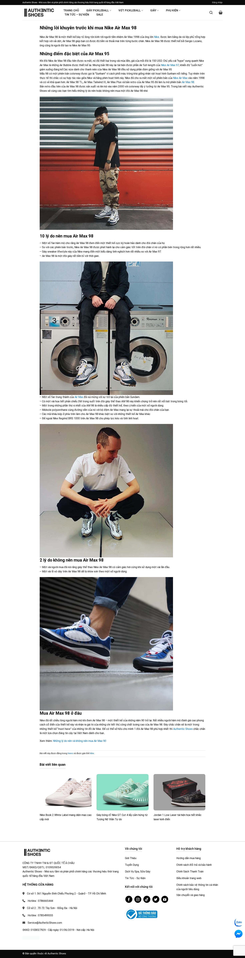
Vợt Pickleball (129, 10)
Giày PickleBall (97, 10)
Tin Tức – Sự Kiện (76, 14)
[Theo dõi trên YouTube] (164, 899)
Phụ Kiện (172, 10)
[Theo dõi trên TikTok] (146, 899)
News (70, 753)
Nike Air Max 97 (170, 65)
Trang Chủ (71, 10)
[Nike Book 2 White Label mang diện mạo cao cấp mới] (66, 792)
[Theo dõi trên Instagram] (137, 899)
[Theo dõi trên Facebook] (128, 899)
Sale (99, 14)
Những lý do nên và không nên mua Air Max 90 (79, 741)
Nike (156, 37)
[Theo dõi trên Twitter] (155, 899)
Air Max (78, 397)
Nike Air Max (180, 78)
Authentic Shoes (183, 729)
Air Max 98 (188, 82)
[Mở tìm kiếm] (211, 12)
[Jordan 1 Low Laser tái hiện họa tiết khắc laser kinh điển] (180, 792)
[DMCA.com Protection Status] (30, 937)
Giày (153, 10)
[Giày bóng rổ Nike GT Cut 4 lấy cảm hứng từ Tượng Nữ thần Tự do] (122, 792)
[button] (217, 2)
